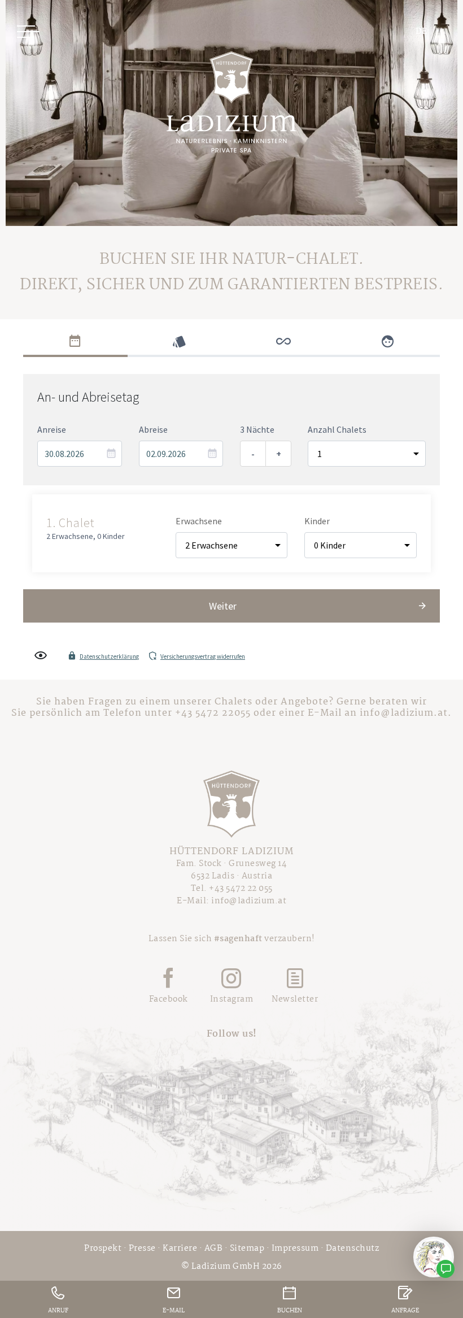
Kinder (317, 521)
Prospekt (102, 1248)
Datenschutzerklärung (109, 656)
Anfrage (405, 1311)
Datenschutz (352, 1248)
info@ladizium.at (404, 713)
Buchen (289, 1311)
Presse (142, 1248)
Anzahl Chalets (337, 429)
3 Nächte (257, 429)
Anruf (58, 1311)
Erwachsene (199, 521)
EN (440, 31)
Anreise (51, 429)
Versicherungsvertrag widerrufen (202, 656)
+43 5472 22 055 (241, 888)
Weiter (223, 605)
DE (421, 31)
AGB (213, 1248)
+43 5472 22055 (213, 713)
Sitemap (247, 1248)
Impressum (295, 1248)
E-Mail (174, 1311)
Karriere (180, 1248)
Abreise (153, 429)
